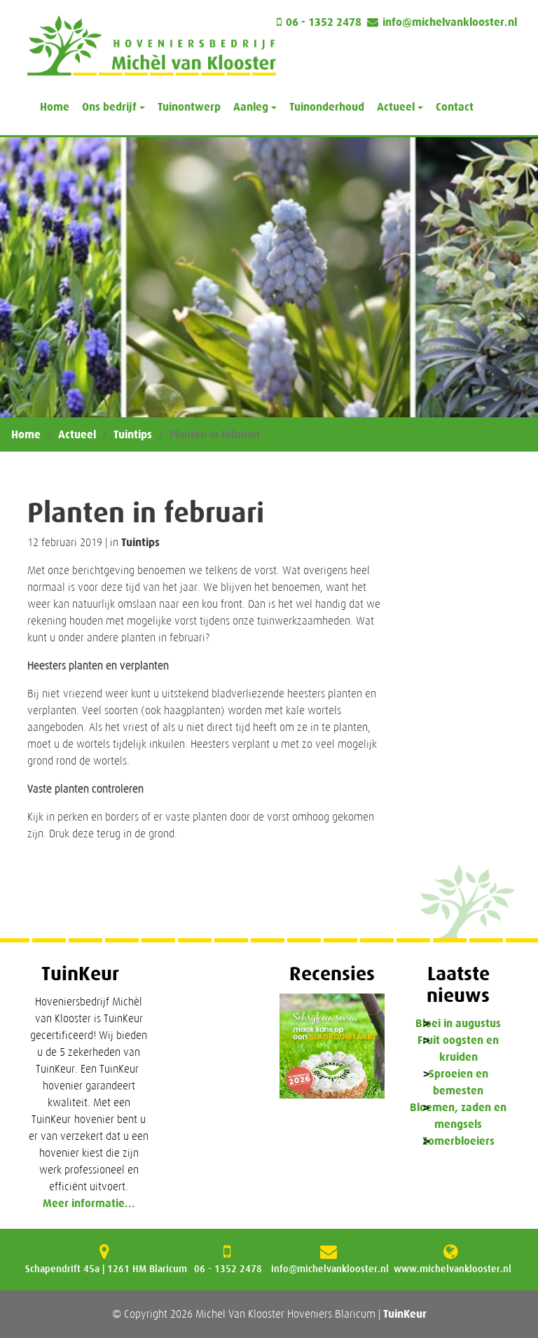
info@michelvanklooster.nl (449, 22)
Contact (455, 106)
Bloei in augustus (458, 1023)
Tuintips (132, 434)
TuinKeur (405, 1313)
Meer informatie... (89, 1203)
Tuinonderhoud (326, 106)
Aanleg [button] (250, 106)
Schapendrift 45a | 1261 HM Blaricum (106, 1268)
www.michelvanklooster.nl (452, 1268)
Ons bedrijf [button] (109, 106)
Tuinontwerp (189, 106)
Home (54, 106)
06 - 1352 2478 (323, 22)
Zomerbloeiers (458, 1141)
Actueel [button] (396, 106)
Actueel (77, 434)
